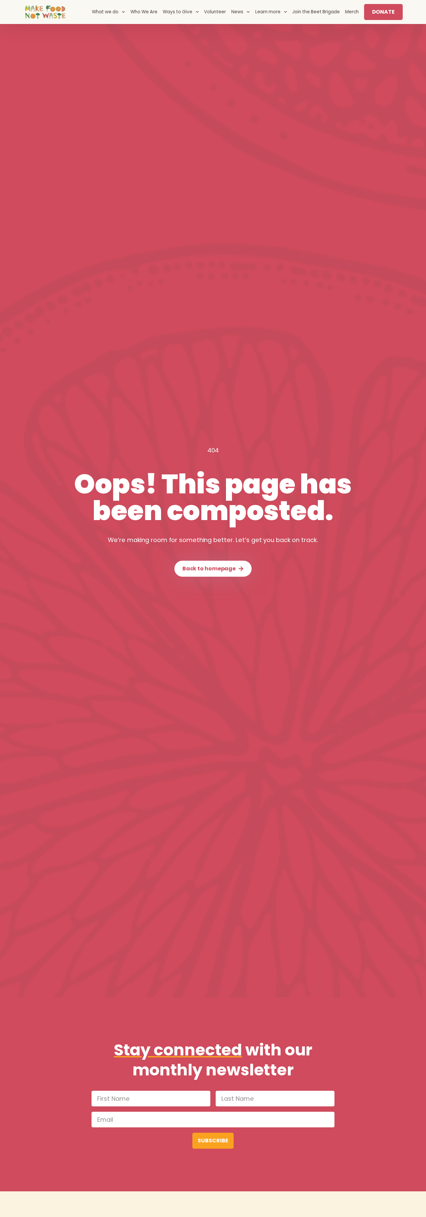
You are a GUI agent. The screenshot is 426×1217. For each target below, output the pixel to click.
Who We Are (143, 12)
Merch (352, 12)
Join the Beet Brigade (316, 12)
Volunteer (215, 12)
